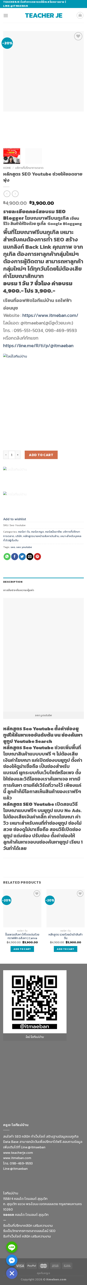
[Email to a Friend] (29, 556)
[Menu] (5, 15)
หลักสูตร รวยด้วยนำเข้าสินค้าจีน (66, 936)
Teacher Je (43, 15)
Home (7, 168)
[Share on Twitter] (22, 556)
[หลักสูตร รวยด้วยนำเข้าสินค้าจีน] (65, 908)
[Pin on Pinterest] (37, 556)
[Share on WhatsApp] (7, 556)
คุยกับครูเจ (43, 1273)
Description (12, 582)
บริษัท (18, 536)
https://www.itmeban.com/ (50, 315)
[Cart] (80, 15)
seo (13, 547)
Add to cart (41, 454)
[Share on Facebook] (14, 556)
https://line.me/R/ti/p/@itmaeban (38, 345)
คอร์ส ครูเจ (37, 532)
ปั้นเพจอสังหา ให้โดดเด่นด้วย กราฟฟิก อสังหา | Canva (22, 936)
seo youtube (24, 547)
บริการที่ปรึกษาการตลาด (29, 168)
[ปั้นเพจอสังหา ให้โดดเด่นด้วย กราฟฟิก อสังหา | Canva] (22, 908)
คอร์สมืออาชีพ (53, 532)
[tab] (43, 582)
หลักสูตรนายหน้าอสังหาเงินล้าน (41, 536)
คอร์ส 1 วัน (24, 532)
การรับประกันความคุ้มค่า (18, 590)
